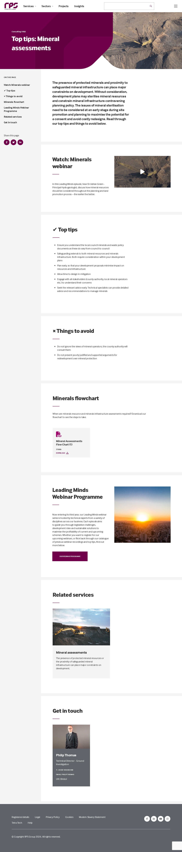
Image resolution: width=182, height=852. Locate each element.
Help (30, 822)
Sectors (46, 6)
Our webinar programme (69, 556)
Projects (64, 6)
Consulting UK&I (19, 31)
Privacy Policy (53, 817)
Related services (13, 116)
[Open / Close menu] (175, 6)
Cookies (69, 817)
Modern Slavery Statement (92, 817)
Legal (37, 817)
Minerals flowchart (14, 102)
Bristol (64, 779)
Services (28, 6)
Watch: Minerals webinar (17, 84)
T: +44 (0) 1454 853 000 (64, 770)
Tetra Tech (17, 822)
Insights (79, 6)
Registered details (20, 817)
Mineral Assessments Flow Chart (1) (69, 442)
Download (60, 453)
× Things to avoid (13, 96)
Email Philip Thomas (65, 774)
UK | (58, 779)
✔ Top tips (9, 90)
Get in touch (10, 122)
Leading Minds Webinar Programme (16, 109)
